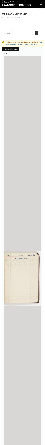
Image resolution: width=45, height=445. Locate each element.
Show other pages (11, 49)
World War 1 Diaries (13, 17)
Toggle (36, 33)
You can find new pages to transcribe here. (24, 43)
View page (7, 33)
